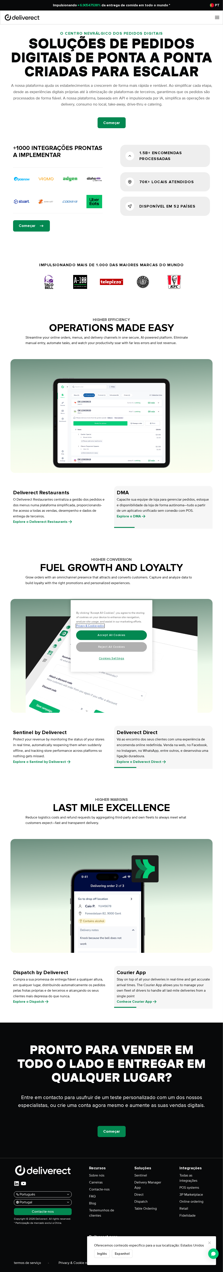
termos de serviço (27, 1263)
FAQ (92, 1196)
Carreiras (96, 1182)
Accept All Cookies (111, 635)
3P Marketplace (191, 1194)
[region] (111, 636)
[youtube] (23, 1183)
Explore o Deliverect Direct (139, 762)
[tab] (59, 507)
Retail (183, 1208)
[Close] (209, 1243)
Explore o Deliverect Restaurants (40, 522)
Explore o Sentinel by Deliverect (39, 762)
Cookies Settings (111, 658)
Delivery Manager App (147, 1185)
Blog (92, 1203)
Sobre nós (96, 1175)
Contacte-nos (99, 1189)
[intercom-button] (213, 1253)
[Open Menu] (217, 17)
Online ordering (191, 1201)
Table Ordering (145, 1208)
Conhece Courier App (134, 1001)
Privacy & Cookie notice (77, 1263)
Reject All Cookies (111, 647)
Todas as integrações (188, 1178)
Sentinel (140, 1175)
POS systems (189, 1187)
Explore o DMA (129, 516)
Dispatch (141, 1201)
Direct (139, 1194)
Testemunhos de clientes (101, 1213)
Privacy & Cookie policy (90, 626)
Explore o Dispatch (28, 1001)
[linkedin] (16, 1183)
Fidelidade (187, 1215)
